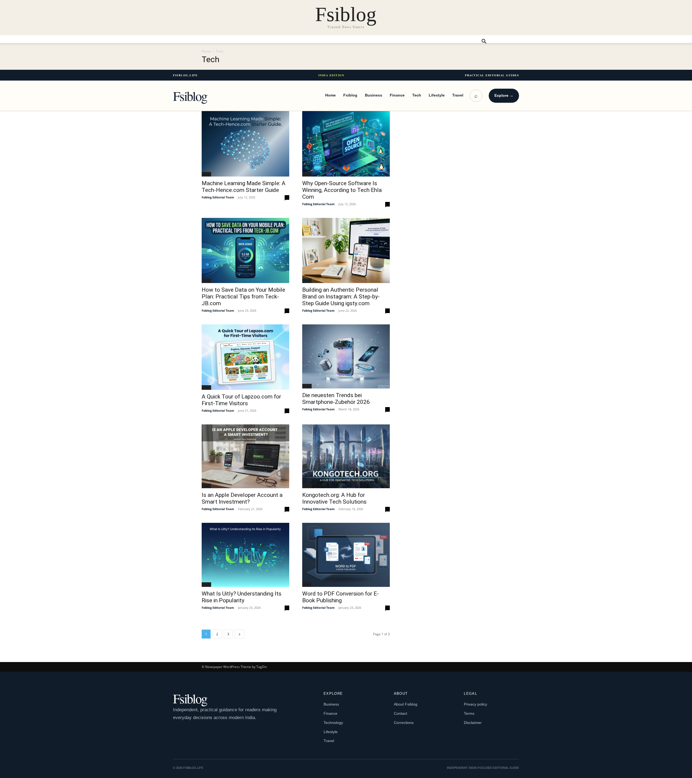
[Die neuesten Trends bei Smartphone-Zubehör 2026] (346, 356)
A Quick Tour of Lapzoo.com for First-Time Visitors (241, 400)
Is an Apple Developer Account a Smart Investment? (242, 498)
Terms (469, 713)
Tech (416, 95)
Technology (333, 722)
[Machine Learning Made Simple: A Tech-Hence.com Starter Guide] (245, 144)
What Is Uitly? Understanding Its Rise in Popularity (241, 597)
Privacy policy (475, 704)
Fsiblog (190, 95)
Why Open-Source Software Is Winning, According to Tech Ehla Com (342, 190)
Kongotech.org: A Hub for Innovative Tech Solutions (334, 498)
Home (206, 51)
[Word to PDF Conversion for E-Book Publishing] (346, 555)
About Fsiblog (405, 704)
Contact (400, 713)
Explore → (503, 95)
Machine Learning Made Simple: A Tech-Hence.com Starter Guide (243, 186)
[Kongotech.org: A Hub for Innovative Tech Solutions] (346, 456)
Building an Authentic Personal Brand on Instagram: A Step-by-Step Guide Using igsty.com (341, 297)
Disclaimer (473, 722)
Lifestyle (437, 95)
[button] (483, 42)
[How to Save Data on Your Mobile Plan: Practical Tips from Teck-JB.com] (245, 250)
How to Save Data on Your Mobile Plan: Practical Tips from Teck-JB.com (243, 297)
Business (373, 95)
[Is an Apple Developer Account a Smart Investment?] (245, 456)
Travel (457, 95)
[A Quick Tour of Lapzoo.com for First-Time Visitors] (245, 357)
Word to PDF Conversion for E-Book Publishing (340, 597)
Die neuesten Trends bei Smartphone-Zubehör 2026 (336, 398)
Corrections (404, 722)
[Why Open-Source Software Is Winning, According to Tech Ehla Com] (346, 144)
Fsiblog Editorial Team (218, 197)
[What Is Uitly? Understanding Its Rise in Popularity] (245, 555)
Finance (397, 95)
